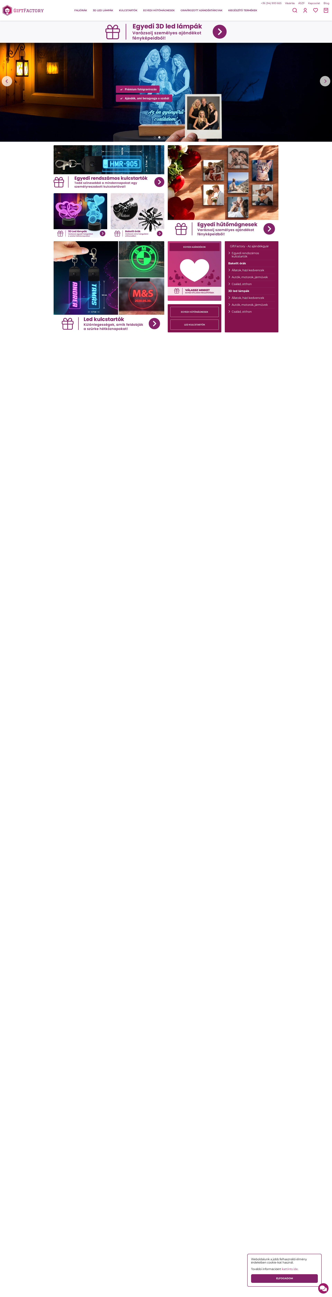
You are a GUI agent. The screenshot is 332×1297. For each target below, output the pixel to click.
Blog (326, 3)
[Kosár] (325, 10)
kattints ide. (290, 1269)
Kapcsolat (314, 3)
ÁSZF (301, 3)
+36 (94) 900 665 (271, 3)
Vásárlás (290, 3)
